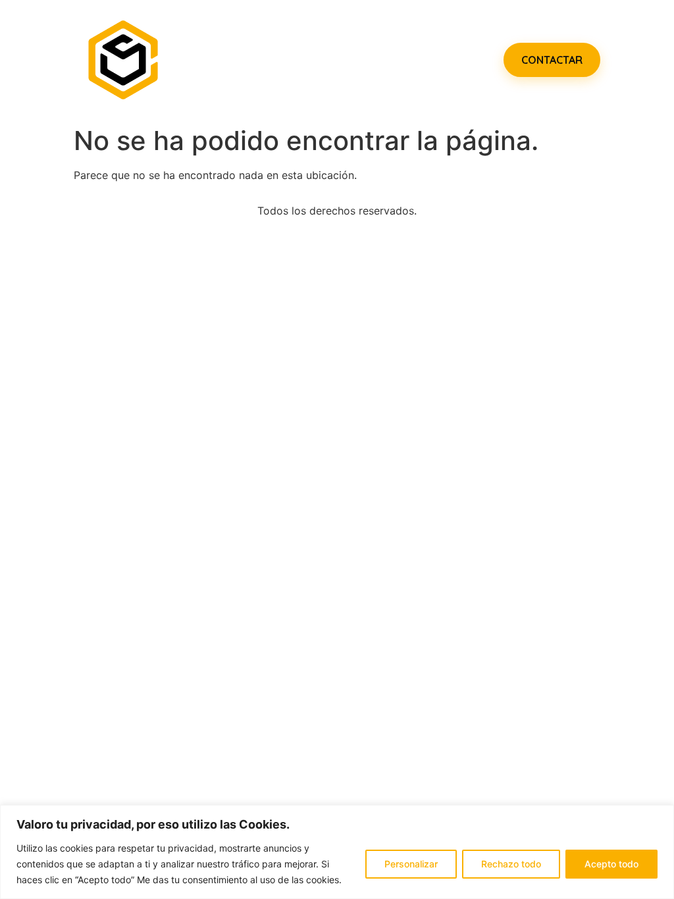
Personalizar (411, 863)
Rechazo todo (511, 863)
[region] (337, 852)
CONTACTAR (552, 59)
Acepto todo (611, 863)
